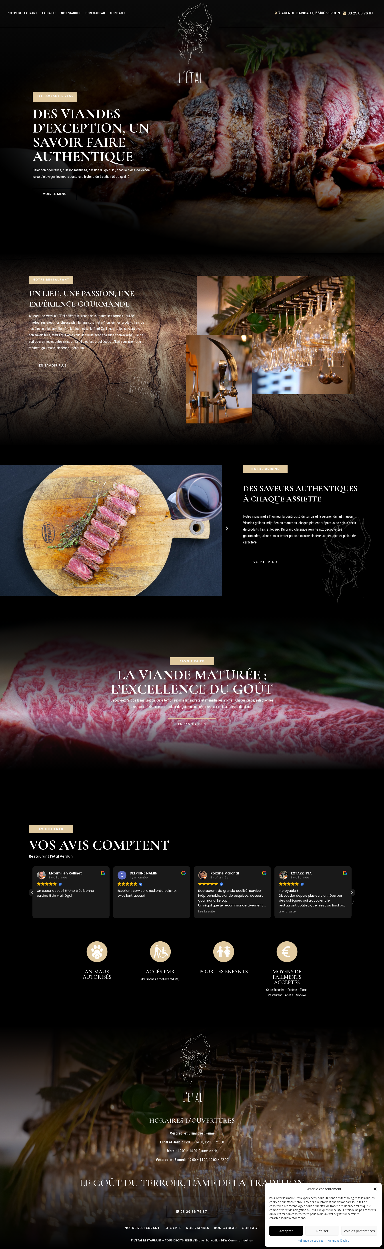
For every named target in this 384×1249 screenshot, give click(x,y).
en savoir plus (53, 365)
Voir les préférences (359, 1231)
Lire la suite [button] (126, 912)
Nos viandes (71, 13)
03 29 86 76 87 (360, 13)
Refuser (322, 1231)
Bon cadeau (95, 13)
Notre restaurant (22, 13)
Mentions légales (338, 1241)
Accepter (286, 1231)
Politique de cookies (310, 1241)
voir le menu (55, 194)
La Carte (49, 13)
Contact (117, 13)
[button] (375, 1189)
